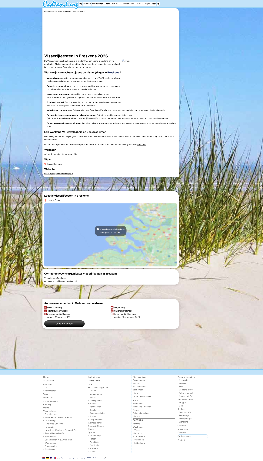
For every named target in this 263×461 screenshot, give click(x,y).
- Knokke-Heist (185, 412)
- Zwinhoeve (49, 449)
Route (135, 400)
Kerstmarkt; (119, 307)
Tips (45, 387)
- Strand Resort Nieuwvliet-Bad (57, 440)
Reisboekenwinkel (141, 413)
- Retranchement (185, 393)
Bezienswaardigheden (98, 387)
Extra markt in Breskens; (127, 315)
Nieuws (136, 416)
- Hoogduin (48, 427)
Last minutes (94, 377)
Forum (136, 410)
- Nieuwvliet (183, 380)
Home (46, 377)
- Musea (92, 390)
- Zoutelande (139, 436)
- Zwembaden (94, 435)
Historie (136, 393)
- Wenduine (183, 422)
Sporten (91, 432)
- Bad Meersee (50, 414)
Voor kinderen (49, 390)
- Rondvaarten (94, 407)
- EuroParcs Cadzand (53, 424)
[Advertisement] (200, 71)
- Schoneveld (49, 436)
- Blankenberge (184, 418)
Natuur (91, 429)
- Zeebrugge (183, 415)
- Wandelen (93, 442)
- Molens (92, 397)
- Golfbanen (93, 448)
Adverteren (183, 429)
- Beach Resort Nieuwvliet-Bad (57, 417)
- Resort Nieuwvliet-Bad (54, 433)
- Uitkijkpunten (95, 400)
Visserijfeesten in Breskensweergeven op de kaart (112, 231)
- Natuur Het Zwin (186, 396)
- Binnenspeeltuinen (97, 413)
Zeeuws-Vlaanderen (187, 377)
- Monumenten (95, 394)
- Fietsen (92, 439)
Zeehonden (138, 390)
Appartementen (50, 401)
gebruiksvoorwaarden (64, 458)
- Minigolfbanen (95, 419)
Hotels (46, 407)
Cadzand (87, 4)
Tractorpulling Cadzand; (58, 311)
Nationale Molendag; (124, 311)
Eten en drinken (140, 377)
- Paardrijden (94, 445)
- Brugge (182, 402)
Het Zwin (137, 383)
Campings (48, 404)
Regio (147, 4)
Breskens (67, 61)
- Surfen (91, 451)
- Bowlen (92, 416)
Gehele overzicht (64, 323)
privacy (75, 458)
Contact (181, 440)
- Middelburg (139, 443)
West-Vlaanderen (185, 399)
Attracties (92, 403)
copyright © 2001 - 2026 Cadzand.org (92, 458)
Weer (153, 4)
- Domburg (138, 433)
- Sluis (180, 386)
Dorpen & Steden (96, 426)
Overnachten (97, 4)
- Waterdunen (49, 443)
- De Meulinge (49, 420)
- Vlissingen (138, 440)
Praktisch (140, 4)
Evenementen (128, 4)
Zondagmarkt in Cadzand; (59, 315)
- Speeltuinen (94, 410)
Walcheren (137, 427)
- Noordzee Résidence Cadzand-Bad (60, 430)
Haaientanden (139, 386)
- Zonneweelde (50, 446)
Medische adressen (142, 407)
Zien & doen (117, 4)
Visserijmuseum (87, 115)
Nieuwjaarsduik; (54, 307)
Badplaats (47, 384)
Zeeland (104, 61)
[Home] (80, 4)
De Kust (181, 409)
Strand (107, 4)
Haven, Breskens (54, 164)
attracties (98, 97)
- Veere (136, 430)
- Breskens (183, 383)
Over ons (182, 432)
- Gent (180, 406)
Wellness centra (95, 423)
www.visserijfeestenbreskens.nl (58, 173)
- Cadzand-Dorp (185, 390)
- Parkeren (137, 403)
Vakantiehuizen (50, 411)
